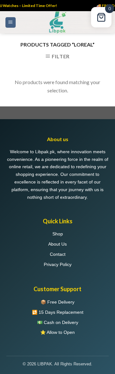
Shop (57, 233)
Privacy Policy (58, 264)
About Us (57, 244)
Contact (57, 254)
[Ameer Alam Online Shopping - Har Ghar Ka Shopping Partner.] (57, 22)
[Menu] (10, 22)
